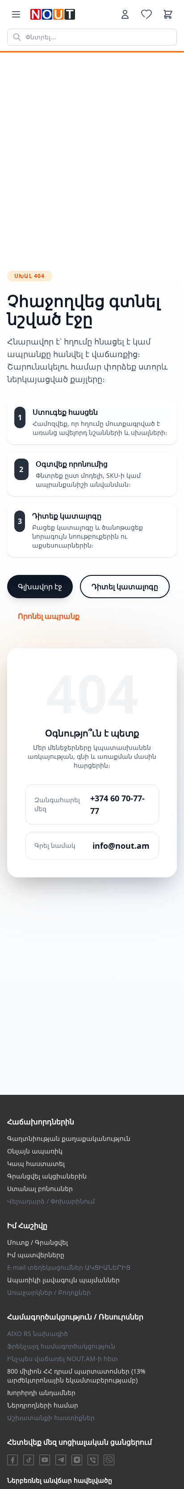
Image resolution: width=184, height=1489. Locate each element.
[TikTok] (28, 1460)
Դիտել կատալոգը (125, 586)
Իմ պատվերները (35, 1255)
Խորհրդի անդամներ (41, 1392)
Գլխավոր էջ (40, 586)
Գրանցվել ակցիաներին (47, 1176)
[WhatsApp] (109, 1460)
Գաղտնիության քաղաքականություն (68, 1138)
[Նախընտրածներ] (146, 14)
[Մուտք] (125, 14)
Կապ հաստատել (36, 1163)
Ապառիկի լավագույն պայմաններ (63, 1280)
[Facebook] (12, 1460)
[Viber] (93, 1460)
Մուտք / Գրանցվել (37, 1242)
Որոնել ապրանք (48, 616)
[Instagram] (76, 1460)
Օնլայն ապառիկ (35, 1151)
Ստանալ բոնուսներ (40, 1188)
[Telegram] (60, 1460)
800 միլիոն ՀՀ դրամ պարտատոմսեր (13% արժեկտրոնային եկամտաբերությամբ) (76, 1375)
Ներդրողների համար (42, 1405)
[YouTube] (44, 1460)
